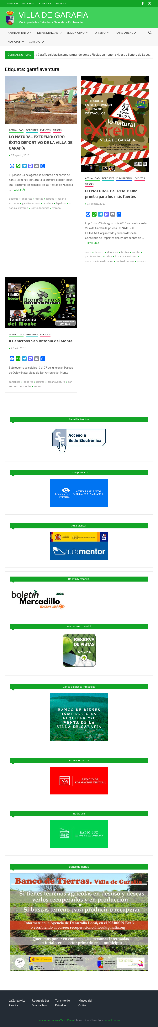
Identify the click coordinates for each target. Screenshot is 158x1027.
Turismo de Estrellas (62, 1003)
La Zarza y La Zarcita (17, 1003)
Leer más (19, 189)
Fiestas (57, 130)
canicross (14, 381)
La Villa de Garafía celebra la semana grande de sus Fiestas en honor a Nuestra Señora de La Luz (67, 54)
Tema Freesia (112, 1020)
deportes (27, 198)
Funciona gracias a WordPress (56, 1020)
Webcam (12, 3)
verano (56, 207)
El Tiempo (45, 3)
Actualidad (16, 130)
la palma (48, 203)
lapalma (61, 203)
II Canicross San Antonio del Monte (40, 341)
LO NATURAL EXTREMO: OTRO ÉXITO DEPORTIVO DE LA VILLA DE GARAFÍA (40, 142)
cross (88, 252)
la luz (109, 256)
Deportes (32, 130)
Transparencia (125, 32)
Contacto (36, 41)
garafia (50, 198)
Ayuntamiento (18, 32)
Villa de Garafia (53, 15)
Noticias (14, 41)
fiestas (39, 198)
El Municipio (75, 32)
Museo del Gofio (85, 1003)
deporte (13, 198)
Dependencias (47, 32)
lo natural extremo (126, 256)
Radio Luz (28, 3)
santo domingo (40, 207)
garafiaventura (31, 203)
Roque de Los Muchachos (41, 1003)
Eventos (45, 130)
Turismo (99, 32)
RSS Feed (60, 3)
